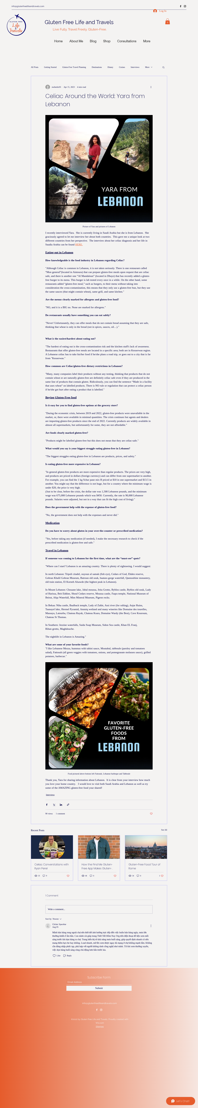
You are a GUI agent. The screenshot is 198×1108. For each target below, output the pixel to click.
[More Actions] (151, 926)
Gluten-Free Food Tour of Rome (144, 866)
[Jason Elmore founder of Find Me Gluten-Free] (99, 847)
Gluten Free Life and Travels (79, 22)
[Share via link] (68, 804)
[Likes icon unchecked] (54, 955)
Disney (110, 67)
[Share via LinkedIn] (61, 804)
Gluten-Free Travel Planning (74, 67)
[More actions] (151, 87)
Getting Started (50, 67)
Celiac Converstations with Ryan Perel (51, 866)
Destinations (97, 67)
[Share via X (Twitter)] (53, 804)
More (147, 67)
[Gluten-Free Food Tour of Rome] (146, 847)
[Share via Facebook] (46, 804)
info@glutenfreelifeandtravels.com (28, 6)
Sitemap (100, 1026)
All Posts (34, 67)
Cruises (122, 67)
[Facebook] (180, 6)
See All (164, 830)
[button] (167, 21)
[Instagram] (185, 6)
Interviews (135, 67)
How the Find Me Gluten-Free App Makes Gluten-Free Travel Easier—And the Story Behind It (98, 866)
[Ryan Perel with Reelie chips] (52, 847)
